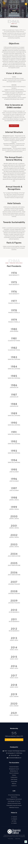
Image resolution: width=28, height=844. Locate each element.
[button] (26, 4)
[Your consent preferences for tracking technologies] (25, 841)
